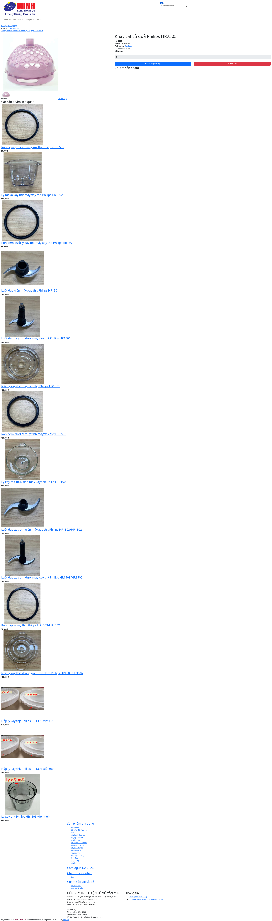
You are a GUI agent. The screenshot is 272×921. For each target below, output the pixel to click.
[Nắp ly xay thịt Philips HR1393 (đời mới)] (22, 746)
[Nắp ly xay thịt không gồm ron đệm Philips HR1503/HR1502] (22, 651)
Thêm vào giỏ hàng (153, 63)
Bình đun (74, 858)
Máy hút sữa (76, 885)
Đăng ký (4, 26)
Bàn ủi (73, 832)
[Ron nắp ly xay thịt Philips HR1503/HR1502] (22, 603)
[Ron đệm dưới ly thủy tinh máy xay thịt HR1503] (22, 411)
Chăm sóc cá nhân (79, 873)
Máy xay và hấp (77, 888)
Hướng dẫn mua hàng (138, 897)
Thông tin (29, 20)
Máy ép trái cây (77, 837)
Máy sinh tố (75, 827)
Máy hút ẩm (75, 863)
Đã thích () (62, 99)
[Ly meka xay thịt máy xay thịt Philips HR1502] (22, 172)
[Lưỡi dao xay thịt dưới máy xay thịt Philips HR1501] (22, 316)
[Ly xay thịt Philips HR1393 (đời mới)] (22, 794)
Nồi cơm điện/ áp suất (79, 830)
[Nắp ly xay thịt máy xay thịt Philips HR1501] (22, 364)
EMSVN (66, 920)
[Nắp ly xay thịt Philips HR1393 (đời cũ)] (22, 698)
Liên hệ (39, 20)
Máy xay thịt (38, 31)
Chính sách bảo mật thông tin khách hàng (146, 899)
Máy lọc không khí (78, 835)
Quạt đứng (75, 860)
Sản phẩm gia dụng (25, 31)
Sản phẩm (17, 20)
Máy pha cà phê (77, 848)
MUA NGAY (232, 63)
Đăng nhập (12, 26)
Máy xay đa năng (77, 855)
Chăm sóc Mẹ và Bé (80, 882)
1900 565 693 (13, 28)
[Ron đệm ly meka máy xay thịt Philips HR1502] (22, 124)
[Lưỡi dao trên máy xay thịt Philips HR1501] (22, 268)
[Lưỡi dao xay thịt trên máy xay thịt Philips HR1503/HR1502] (22, 507)
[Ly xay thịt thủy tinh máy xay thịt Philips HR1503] (22, 459)
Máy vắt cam (76, 850)
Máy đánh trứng (77, 845)
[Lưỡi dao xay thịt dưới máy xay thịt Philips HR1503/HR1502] (22, 555)
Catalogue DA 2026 (80, 868)
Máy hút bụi (75, 840)
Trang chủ (7, 20)
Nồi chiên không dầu (79, 843)
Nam (72, 877)
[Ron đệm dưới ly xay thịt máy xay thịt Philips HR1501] (22, 220)
